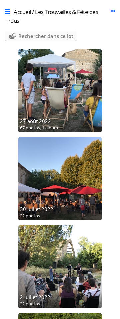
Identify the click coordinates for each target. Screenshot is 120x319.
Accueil (22, 12)
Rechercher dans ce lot (45, 36)
